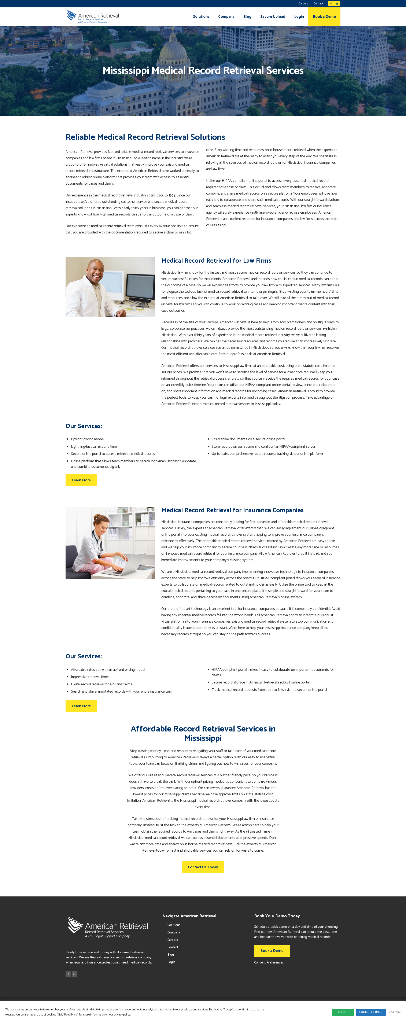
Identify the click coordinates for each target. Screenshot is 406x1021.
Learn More (81, 480)
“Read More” (70, 1014)
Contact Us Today (203, 867)
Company (173, 932)
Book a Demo (272, 951)
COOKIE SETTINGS (370, 1012)
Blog (170, 954)
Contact (318, 3)
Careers (303, 3)
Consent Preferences (269, 962)
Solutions (173, 925)
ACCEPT (343, 1012)
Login (171, 962)
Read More (394, 1012)
